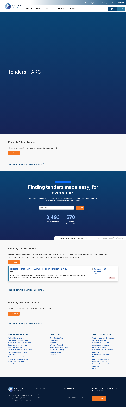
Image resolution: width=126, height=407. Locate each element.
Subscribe (99, 398)
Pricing (39, 8)
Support (73, 8)
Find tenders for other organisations (25, 164)
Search (29, 8)
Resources (62, 8)
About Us (50, 8)
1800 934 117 (119, 3)
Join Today (13, 153)
